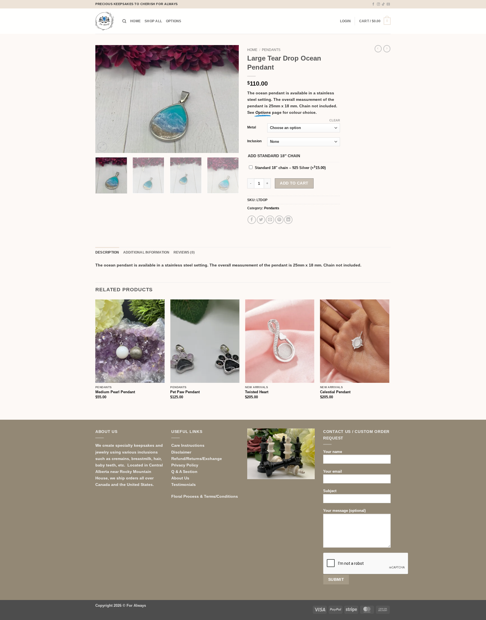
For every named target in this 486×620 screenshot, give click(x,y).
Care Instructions (187, 445)
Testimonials (183, 484)
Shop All (153, 21)
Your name (332, 452)
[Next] (229, 99)
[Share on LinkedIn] (288, 219)
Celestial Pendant (335, 392)
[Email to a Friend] (270, 219)
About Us (180, 478)
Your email (332, 471)
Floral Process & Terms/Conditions (204, 496)
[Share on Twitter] (261, 219)
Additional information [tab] (146, 252)
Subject (329, 491)
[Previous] (105, 99)
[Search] (124, 21)
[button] (345, 21)
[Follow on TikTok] (383, 4)
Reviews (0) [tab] (184, 252)
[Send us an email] (388, 4)
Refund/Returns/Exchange (196, 458)
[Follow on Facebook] (373, 4)
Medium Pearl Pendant (115, 392)
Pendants (271, 50)
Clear (334, 120)
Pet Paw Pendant (185, 392)
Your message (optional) (344, 510)
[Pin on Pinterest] (279, 219)
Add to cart (294, 183)
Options (173, 21)
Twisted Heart (256, 392)
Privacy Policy (184, 465)
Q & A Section (184, 471)
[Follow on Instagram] (378, 4)
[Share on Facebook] (252, 219)
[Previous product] (386, 48)
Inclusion (254, 141)
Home (135, 21)
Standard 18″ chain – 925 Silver (290, 168)
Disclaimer (181, 452)
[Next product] (378, 48)
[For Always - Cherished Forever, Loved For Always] (104, 21)
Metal (251, 127)
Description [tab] (107, 252)
